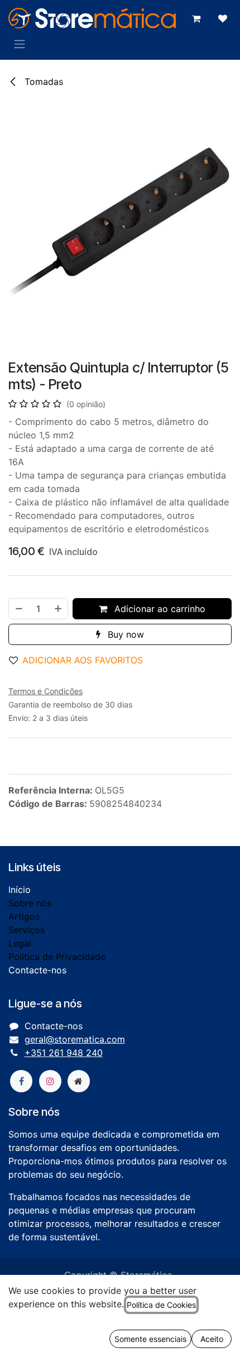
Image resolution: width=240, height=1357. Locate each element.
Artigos (24, 916)
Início (19, 889)
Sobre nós (29, 903)
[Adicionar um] (58, 609)
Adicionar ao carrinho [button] (158, 608)
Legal (19, 943)
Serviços (26, 929)
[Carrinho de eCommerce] (196, 18)
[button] (80, 660)
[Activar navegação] (19, 43)
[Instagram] (50, 1081)
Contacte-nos (37, 970)
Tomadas (42, 81)
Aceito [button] (211, 1339)
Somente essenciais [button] (150, 1339)
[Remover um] (18, 609)
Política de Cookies (161, 1305)
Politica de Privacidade (56, 956)
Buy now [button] (124, 634)
